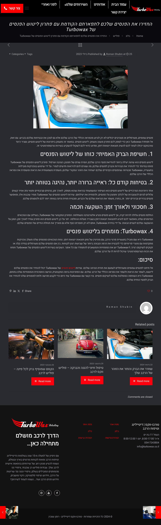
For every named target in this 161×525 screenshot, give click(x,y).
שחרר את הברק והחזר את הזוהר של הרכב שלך (132, 371)
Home (139, 36)
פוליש (116, 36)
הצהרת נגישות (112, 437)
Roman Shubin (114, 54)
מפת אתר (114, 424)
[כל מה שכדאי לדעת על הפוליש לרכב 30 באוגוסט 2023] (3, 512)
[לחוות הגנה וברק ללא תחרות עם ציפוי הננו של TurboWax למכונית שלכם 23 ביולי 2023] (158, 512)
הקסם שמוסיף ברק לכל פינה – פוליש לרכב (34, 371)
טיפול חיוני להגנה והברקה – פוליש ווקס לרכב (80, 370)
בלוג (128, 36)
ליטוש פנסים (68, 268)
